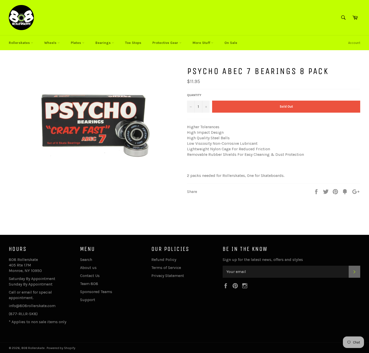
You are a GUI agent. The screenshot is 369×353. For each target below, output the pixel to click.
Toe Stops (133, 43)
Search (86, 259)
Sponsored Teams (96, 291)
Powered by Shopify (61, 348)
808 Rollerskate (33, 348)
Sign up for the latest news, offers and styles (263, 259)
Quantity (194, 95)
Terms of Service (166, 267)
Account (354, 43)
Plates (76, 43)
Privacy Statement (167, 275)
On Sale (230, 43)
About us (88, 267)
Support (87, 299)
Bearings (103, 43)
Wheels (50, 43)
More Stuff (202, 43)
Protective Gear (165, 43)
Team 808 (89, 283)
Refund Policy (163, 259)
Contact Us (90, 275)
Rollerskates (20, 43)
